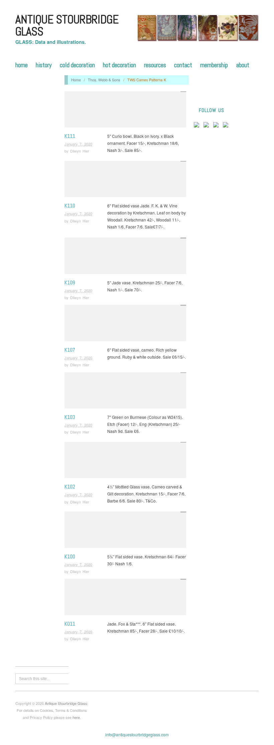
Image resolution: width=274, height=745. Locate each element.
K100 (69, 556)
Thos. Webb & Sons (104, 79)
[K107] (125, 325)
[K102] (125, 462)
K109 (69, 282)
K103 (69, 417)
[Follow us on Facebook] (198, 126)
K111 (69, 135)
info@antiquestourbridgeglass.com (137, 734)
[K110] (125, 181)
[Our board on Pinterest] (217, 126)
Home (21, 65)
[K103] (125, 392)
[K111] (125, 111)
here (76, 717)
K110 (69, 205)
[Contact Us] (227, 126)
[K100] (125, 531)
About (242, 65)
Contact (183, 65)
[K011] (125, 598)
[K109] (125, 257)
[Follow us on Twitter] (207, 126)
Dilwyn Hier (79, 151)
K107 (69, 349)
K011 (69, 623)
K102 (69, 486)
